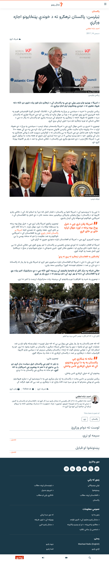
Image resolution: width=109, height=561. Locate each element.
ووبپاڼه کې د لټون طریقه (44, 519)
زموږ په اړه (95, 515)
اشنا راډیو (49, 549)
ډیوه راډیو (49, 544)
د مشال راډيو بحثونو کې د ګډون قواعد (84, 519)
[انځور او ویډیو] (66, 557)
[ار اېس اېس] (72, 468)
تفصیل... (13, 440)
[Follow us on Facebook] (96, 468)
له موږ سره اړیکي (46, 515)
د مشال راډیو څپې (46, 524)
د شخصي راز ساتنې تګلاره (89, 529)
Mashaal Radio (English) (88, 544)
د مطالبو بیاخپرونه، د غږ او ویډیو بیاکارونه (83, 524)
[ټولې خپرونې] (43, 557)
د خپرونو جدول (47, 490)
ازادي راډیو (95, 549)
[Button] (15, 39)
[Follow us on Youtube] (84, 468)
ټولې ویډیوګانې (93, 485)
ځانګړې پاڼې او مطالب (44, 495)
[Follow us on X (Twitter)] (90, 468)
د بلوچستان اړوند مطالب (43, 485)
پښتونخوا (95, 490)
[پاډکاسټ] (66, 468)
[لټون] (90, 557)
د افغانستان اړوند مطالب (89, 495)
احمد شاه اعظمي (92, 28)
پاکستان (95, 11)
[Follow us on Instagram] (78, 468)
